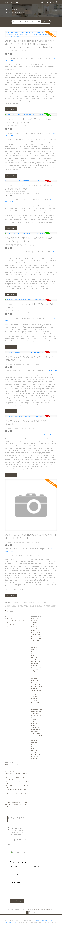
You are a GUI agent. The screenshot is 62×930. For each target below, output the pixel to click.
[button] (10, 2)
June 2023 (34, 697)
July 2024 (34, 672)
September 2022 (36, 715)
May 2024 (34, 676)
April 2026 (34, 628)
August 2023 (35, 692)
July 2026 (34, 622)
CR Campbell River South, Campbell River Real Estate (19, 604)
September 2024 (36, 668)
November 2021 (36, 732)
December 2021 (36, 730)
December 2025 (36, 637)
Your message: (15, 882)
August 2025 (35, 645)
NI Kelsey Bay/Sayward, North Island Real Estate (26, 608)
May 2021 (34, 744)
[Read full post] (31, 35)
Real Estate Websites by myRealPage (44, 909)
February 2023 (35, 705)
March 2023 (35, 703)
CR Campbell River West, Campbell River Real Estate (24, 52)
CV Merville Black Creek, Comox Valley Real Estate (39, 606)
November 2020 (36, 756)
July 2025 (34, 647)
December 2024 (36, 661)
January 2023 (35, 707)
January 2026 (35, 635)
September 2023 (36, 690)
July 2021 (34, 740)
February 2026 (35, 633)
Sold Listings (9, 626)
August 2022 (35, 717)
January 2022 (35, 728)
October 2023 (35, 688)
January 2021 (35, 752)
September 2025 (36, 643)
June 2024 (34, 674)
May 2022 (34, 723)
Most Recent (35, 618)
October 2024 (35, 666)
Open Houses (9, 624)
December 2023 (36, 686)
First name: (14, 867)
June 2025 (34, 649)
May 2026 (34, 626)
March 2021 (34, 748)
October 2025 (35, 641)
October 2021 (35, 734)
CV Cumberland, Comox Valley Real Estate (19, 606)
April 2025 (34, 653)
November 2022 (36, 711)
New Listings (9, 622)
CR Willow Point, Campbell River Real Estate (22, 428)
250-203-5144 (11, 2)
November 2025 (36, 639)
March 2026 (35, 631)
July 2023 (34, 695)
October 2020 (35, 759)
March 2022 (35, 725)
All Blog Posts (9, 618)
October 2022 (35, 713)
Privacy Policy (31, 909)
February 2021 (35, 750)
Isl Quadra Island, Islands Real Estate (16, 802)
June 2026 (34, 624)
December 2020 (36, 754)
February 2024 (35, 682)
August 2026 (35, 620)
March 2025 (35, 655)
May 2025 (34, 651)
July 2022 (34, 719)
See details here (51, 371)
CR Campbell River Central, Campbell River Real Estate (25, 193)
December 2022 (36, 709)
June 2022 (34, 721)
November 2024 (36, 664)
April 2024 (34, 678)
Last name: (36, 867)
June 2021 (34, 742)
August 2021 (35, 738)
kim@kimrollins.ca (23, 2)
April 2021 (34, 746)
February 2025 (35, 657)
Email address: (15, 874)
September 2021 (36, 736)
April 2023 (34, 701)
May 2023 (34, 699)
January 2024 (35, 684)
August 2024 (35, 670)
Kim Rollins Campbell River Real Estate (17, 620)
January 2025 (35, 659)
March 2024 (35, 680)
